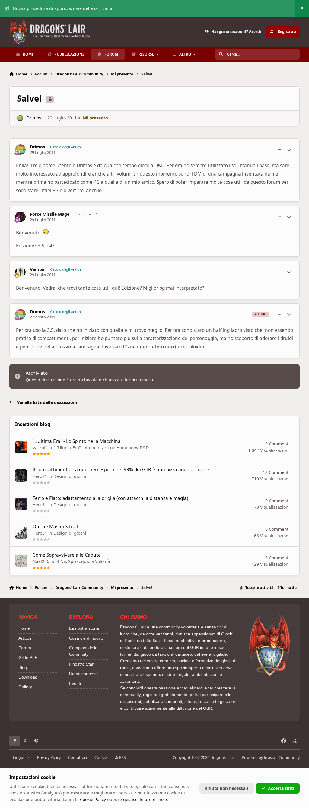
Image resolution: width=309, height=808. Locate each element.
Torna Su (288, 587)
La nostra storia (84, 628)
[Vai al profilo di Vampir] (20, 272)
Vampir (37, 269)
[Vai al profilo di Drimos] (20, 118)
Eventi (75, 683)
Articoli (24, 638)
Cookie (100, 757)
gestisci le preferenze (145, 799)
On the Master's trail (55, 526)
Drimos (34, 118)
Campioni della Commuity (83, 651)
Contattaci (77, 757)
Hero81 (40, 476)
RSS (122, 757)
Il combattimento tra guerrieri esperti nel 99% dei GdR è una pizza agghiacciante (121, 469)
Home (24, 628)
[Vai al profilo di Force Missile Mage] (20, 217)
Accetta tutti (281, 788)
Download (27, 677)
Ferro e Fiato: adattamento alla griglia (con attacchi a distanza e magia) (110, 498)
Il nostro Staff (81, 664)
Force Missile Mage (49, 214)
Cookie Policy (93, 799)
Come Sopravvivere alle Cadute (67, 555)
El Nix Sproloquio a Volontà (83, 561)
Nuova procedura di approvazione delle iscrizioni (62, 8)
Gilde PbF (27, 657)
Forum (24, 647)
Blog (22, 667)
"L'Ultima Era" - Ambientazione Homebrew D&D (101, 447)
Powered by (271, 757)
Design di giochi (69, 476)
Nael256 (41, 561)
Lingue (19, 757)
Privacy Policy (49, 757)
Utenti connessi (83, 673)
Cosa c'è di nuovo (86, 638)
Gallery (25, 686)
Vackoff (40, 447)
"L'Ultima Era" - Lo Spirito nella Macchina (77, 441)
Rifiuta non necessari (226, 788)
